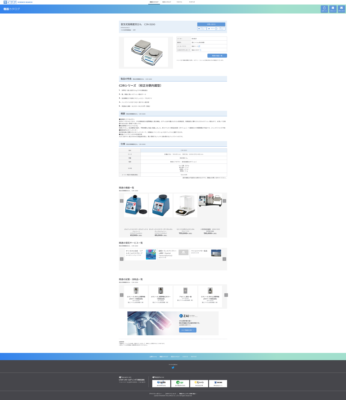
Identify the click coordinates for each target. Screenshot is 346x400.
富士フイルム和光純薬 (198, 42)
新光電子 (194, 39)
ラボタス (179, 2)
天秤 (134, 30)
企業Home (153, 357)
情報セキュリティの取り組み (187, 394)
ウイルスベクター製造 (199, 251)
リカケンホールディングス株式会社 (132, 378)
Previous (121, 201)
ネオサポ (192, 2)
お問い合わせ (211, 24)
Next (224, 201)
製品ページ (195, 46)
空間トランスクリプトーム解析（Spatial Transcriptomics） (167, 253)
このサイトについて (170, 394)
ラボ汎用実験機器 (126, 30)
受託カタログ (166, 2)
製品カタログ (195, 50)
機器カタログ (154, 2)
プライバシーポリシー (155, 394)
